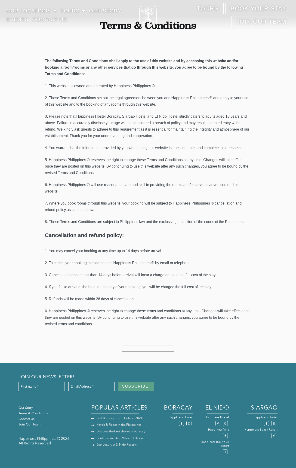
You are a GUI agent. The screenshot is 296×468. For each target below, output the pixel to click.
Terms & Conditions (33, 413)
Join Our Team (29, 424)
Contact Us (49, 19)
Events (17, 19)
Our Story (105, 11)
